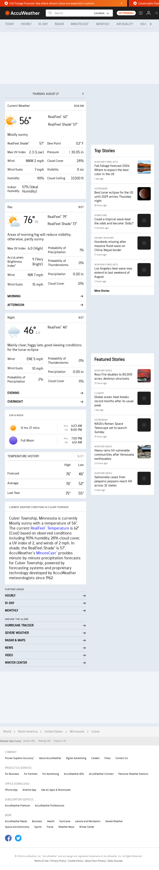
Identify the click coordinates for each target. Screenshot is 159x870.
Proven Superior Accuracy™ (19, 758)
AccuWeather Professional (49, 805)
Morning (13, 296)
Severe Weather (114, 821)
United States (54, 732)
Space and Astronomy (17, 827)
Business (37, 821)
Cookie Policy (76, 861)
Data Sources (115, 861)
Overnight (15, 402)
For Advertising (50, 774)
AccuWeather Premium (17, 805)
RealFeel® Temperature (50, 528)
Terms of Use (41, 861)
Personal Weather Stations (133, 774)
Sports (38, 827)
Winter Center (86, 827)
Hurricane (64, 821)
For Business (12, 774)
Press (108, 758)
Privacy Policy (59, 861)
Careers (95, 758)
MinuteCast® (46, 553)
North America (27, 732)
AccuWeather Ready (16, 821)
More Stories (101, 290)
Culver (95, 732)
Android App (29, 790)
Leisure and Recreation (87, 821)
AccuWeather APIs (74, 774)
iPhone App (11, 790)
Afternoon (15, 305)
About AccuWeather (50, 758)
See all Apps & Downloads (56, 790)
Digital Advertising (76, 758)
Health (50, 821)
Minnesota (77, 732)
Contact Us (122, 758)
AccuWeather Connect (101, 774)
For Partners (30, 774)
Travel (50, 827)
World (7, 732)
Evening (13, 393)
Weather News (66, 827)
